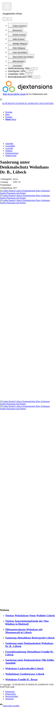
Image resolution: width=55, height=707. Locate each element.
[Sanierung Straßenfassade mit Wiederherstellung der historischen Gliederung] (27, 504)
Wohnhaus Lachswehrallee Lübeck (24, 668)
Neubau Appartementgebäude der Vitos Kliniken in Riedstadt (27, 622)
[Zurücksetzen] (5, 19)
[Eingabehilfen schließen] (10, 19)
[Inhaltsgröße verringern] (32, 68)
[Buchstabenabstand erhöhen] (38, 77)
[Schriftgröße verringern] (27, 71)
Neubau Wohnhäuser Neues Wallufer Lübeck (30, 615)
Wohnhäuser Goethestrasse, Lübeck (24, 674)
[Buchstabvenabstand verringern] (34, 77)
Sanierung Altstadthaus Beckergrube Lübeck (30, 637)
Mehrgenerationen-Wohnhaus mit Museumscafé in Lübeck (23, 631)
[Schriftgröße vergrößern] (31, 71)
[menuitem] (30, 112)
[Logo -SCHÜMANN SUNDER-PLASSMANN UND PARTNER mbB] (27, 103)
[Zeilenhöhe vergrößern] (30, 74)
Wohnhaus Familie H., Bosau (21, 679)
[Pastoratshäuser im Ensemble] (27, 193)
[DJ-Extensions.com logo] (27, 91)
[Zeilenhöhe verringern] (26, 74)
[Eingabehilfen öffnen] (7, 6)
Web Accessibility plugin (14, 94)
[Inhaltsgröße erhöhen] (36, 68)
